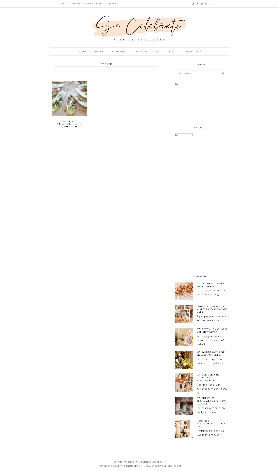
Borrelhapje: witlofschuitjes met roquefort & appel (69, 124)
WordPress (166, 466)
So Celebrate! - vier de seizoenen (139, 27)
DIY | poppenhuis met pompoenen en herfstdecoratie (209, 378)
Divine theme (140, 462)
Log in (177, 466)
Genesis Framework (148, 466)
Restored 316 (158, 462)
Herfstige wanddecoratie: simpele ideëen (211, 424)
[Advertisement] (201, 249)
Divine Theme (125, 466)
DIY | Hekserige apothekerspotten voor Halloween (212, 401)
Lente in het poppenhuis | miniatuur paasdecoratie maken (212, 309)
